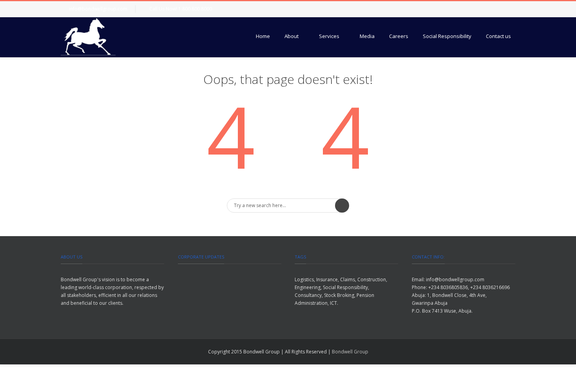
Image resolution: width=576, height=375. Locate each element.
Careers (398, 36)
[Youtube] (507, 9)
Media (367, 36)
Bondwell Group (350, 351)
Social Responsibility (447, 36)
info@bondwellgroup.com (98, 8)
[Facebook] (460, 9)
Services (329, 36)
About (291, 36)
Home (263, 36)
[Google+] (492, 9)
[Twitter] (476, 9)
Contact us (498, 36)
